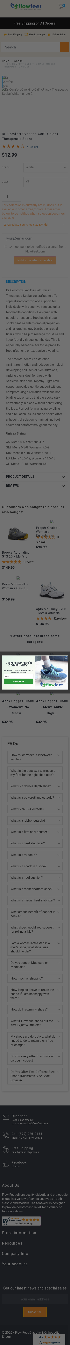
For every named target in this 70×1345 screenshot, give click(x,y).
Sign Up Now (18, 682)
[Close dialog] (66, 657)
